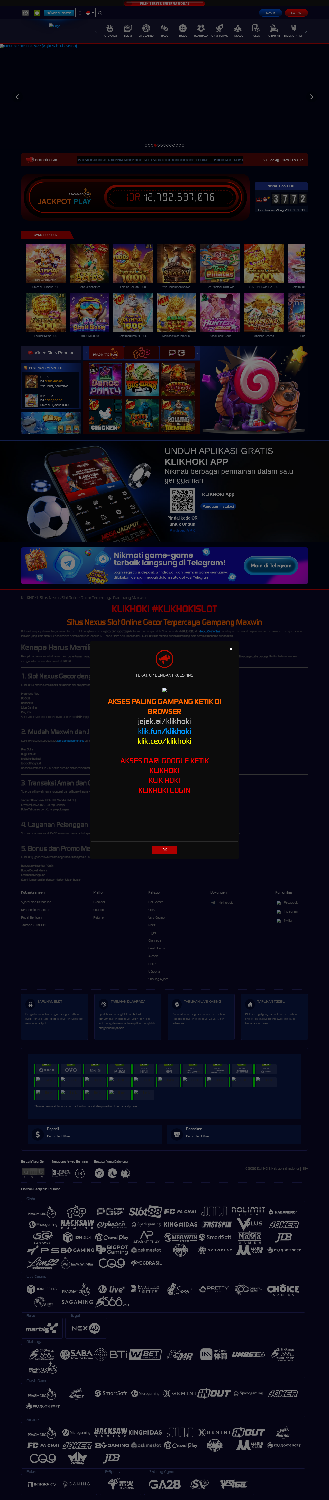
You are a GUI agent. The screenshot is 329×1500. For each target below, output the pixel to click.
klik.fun (164, 731)
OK (165, 849)
